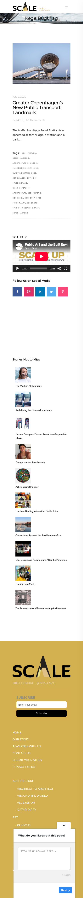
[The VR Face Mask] (23, 573)
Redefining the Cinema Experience (33, 410)
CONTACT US (21, 753)
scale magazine (20, 213)
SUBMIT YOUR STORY (27, 760)
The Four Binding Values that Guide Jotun (36, 511)
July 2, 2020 (19, 97)
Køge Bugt (30, 198)
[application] (41, 256)
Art (15, 817)
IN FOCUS (23, 825)
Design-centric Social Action (30, 462)
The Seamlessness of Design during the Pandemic (40, 608)
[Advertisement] (41, 320)
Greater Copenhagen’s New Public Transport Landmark (38, 108)
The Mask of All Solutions (28, 385)
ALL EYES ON (26, 802)
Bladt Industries (21, 173)
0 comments (37, 120)
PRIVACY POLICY (24, 767)
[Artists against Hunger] (23, 475)
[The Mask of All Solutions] (23, 374)
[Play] (17, 268)
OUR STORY (21, 739)
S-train (36, 208)
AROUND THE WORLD (48, 92)
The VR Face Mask (25, 584)
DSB (29, 193)
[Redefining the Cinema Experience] (23, 399)
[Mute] (59, 268)
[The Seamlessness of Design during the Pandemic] (23, 597)
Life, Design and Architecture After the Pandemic (41, 559)
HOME (17, 732)
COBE (33, 173)
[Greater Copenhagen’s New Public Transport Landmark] (41, 63)
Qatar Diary (26, 809)
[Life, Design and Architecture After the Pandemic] (23, 548)
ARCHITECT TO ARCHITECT (35, 789)
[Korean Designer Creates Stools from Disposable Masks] (23, 423)
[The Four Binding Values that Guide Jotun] (23, 500)
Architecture (23, 92)
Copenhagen (19, 178)
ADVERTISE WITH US (27, 746)
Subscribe (41, 713)
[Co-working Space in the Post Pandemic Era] (23, 524)
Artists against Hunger (27, 486)
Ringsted (26, 208)
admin (20, 120)
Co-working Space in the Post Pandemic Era (38, 535)
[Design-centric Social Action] (23, 451)
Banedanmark (30, 168)
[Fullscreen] (65, 268)
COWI (29, 178)
